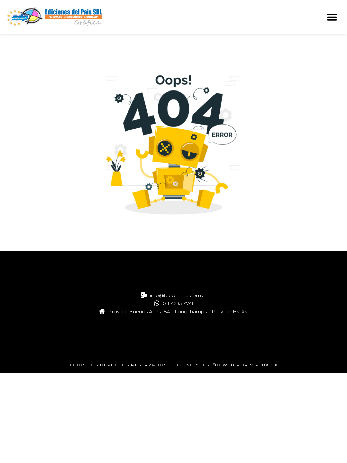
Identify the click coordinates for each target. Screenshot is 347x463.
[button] (332, 17)
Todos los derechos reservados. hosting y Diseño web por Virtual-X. (173, 364)
